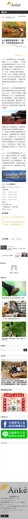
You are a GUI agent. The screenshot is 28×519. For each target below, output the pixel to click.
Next (18, 253)
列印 (19, 46)
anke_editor (6, 45)
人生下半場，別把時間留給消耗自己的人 (11, 318)
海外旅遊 (19, 238)
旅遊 (11, 45)
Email (24, 46)
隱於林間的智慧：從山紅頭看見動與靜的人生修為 (13, 297)
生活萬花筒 (14, 45)
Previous (11, 246)
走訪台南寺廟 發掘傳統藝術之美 (13, 222)
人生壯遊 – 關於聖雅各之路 (12, 224)
